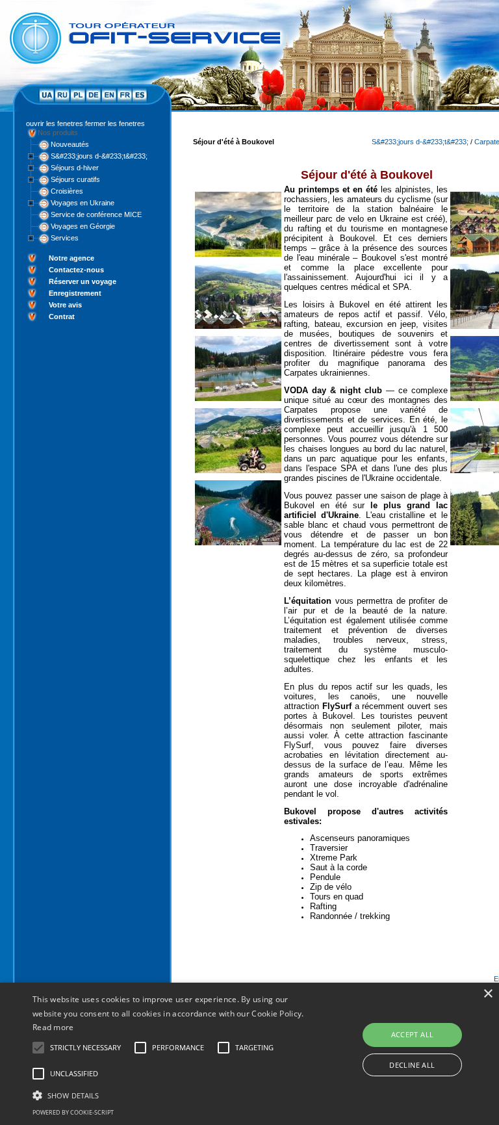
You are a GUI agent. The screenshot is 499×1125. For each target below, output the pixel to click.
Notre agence (71, 258)
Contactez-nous (76, 270)
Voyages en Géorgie (83, 226)
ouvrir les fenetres (54, 123)
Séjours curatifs (75, 179)
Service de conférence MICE (96, 214)
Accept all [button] (412, 1034)
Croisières (67, 191)
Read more (53, 1027)
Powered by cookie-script (73, 1112)
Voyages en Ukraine (82, 203)
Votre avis (65, 305)
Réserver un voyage (82, 281)
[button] (173, 1094)
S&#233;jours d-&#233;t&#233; (99, 156)
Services (65, 238)
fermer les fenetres (115, 123)
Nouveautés (70, 144)
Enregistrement (75, 293)
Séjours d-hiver (75, 168)
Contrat (62, 316)
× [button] (488, 994)
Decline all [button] (412, 1065)
